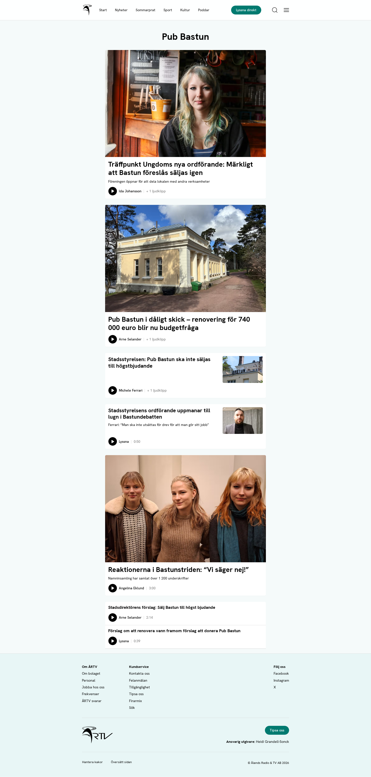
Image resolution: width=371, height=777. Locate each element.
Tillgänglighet (139, 687)
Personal (88, 680)
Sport (167, 10)
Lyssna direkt (246, 10)
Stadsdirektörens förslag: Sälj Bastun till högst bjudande (161, 607)
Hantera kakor (92, 762)
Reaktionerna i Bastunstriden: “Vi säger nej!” (178, 569)
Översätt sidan (121, 762)
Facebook (281, 673)
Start (103, 10)
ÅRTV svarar (91, 701)
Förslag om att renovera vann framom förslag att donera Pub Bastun (174, 631)
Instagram (281, 680)
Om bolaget (91, 673)
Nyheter (121, 10)
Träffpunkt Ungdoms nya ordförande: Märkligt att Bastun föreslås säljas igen (180, 168)
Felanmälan (138, 680)
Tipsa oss (136, 694)
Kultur (185, 10)
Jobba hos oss (93, 687)
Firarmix (135, 701)
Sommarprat (145, 10)
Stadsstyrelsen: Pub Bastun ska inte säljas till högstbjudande (159, 362)
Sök (132, 707)
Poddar (203, 10)
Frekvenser (90, 694)
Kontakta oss (139, 673)
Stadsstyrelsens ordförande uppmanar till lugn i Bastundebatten (159, 413)
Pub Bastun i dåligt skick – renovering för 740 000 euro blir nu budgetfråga (179, 323)
